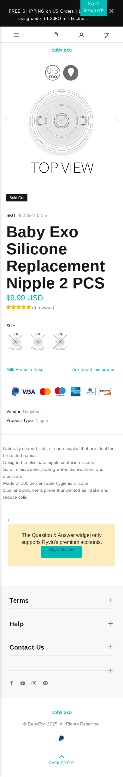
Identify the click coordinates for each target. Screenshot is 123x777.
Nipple (41, 420)
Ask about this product (94, 369)
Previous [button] (6, 120)
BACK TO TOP (61, 763)
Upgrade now (61, 549)
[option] (61, 120)
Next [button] (117, 120)
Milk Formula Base (25, 369)
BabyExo (32, 411)
